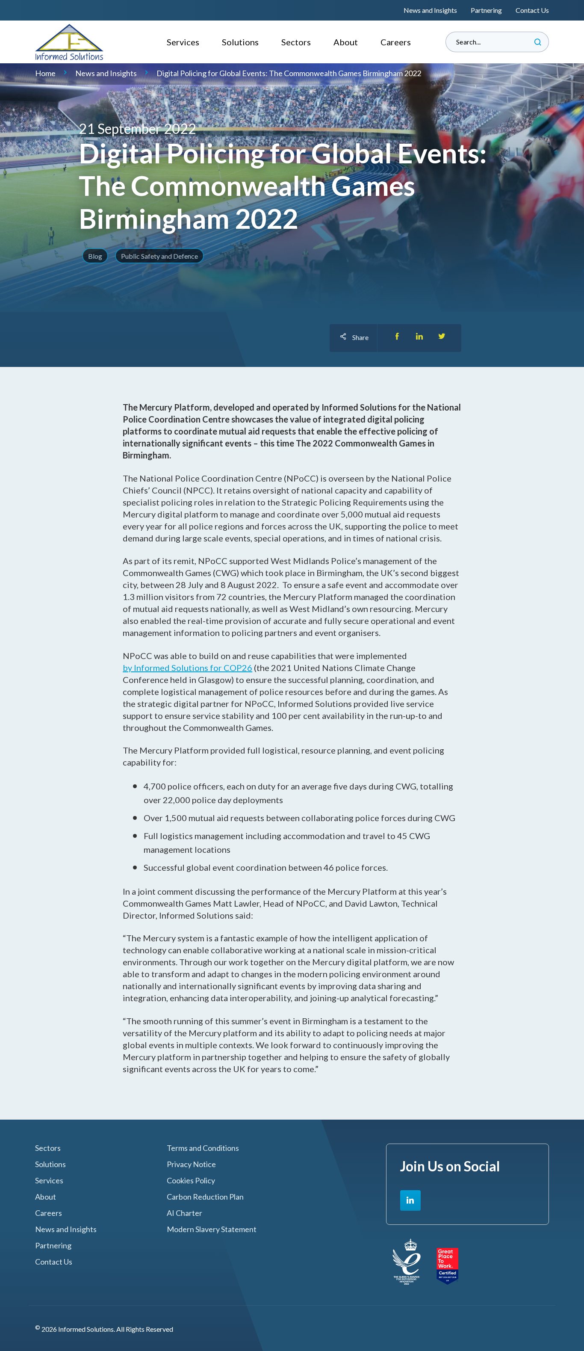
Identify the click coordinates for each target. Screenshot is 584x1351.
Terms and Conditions (203, 1148)
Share (360, 337)
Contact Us (532, 10)
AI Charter (184, 1213)
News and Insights (430, 10)
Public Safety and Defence (159, 256)
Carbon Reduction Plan (205, 1196)
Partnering (486, 10)
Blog (95, 256)
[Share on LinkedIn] (419, 338)
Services (183, 42)
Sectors (296, 42)
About (345, 42)
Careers (395, 42)
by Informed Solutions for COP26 (187, 667)
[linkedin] (410, 1200)
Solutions (240, 42)
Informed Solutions (69, 42)
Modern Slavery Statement (212, 1229)
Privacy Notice (191, 1164)
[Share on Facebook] (397, 338)
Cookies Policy (191, 1180)
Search (538, 42)
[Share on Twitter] (442, 338)
